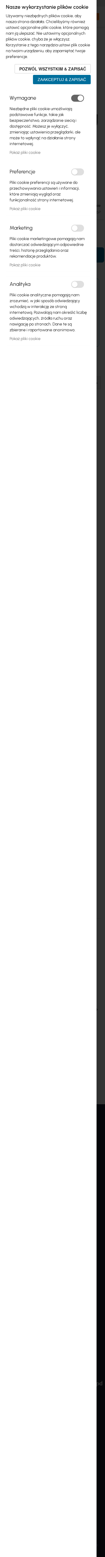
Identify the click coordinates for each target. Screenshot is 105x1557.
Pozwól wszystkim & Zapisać (52, 69)
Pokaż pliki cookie (25, 152)
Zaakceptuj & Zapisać (62, 79)
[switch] (77, 98)
